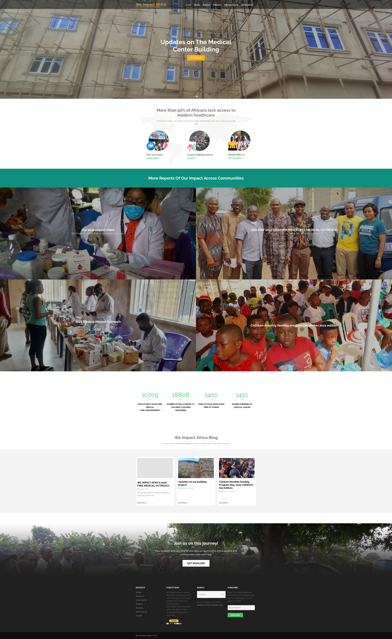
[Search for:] (209, 594)
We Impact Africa (151, 4)
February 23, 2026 (186, 488)
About (197, 5)
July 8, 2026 (143, 489)
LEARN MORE (152, 158)
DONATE (191, 158)
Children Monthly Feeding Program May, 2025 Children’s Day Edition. (236, 484)
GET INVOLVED (234, 158)
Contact (206, 5)
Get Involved (247, 5)
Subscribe (235, 615)
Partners (217, 5)
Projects (139, 604)
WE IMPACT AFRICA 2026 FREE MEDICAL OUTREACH (153, 484)
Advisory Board (231, 5)
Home (188, 5)
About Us (140, 596)
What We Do (141, 600)
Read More (141, 503)
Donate (139, 616)
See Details (196, 58)
